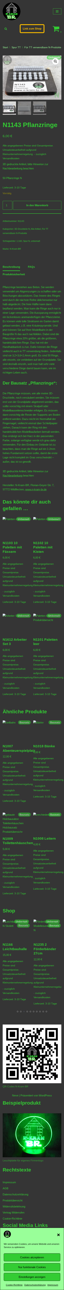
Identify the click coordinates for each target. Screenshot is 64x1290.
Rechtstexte (17, 1170)
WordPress (45, 1095)
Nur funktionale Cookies (32, 1267)
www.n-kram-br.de (36, 489)
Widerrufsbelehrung (14, 1206)
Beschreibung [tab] (11, 266)
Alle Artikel (36, 229)
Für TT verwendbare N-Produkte (42, 47)
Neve (15, 1095)
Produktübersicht (12, 1200)
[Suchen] (5, 28)
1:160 (19, 241)
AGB (5, 1188)
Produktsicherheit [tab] (14, 274)
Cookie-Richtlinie (14, 1285)
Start (5, 47)
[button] (58, 1235)
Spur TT (16, 47)
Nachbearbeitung (12, 168)
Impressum (52, 1285)
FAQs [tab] (31, 266)
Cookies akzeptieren (32, 1257)
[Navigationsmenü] (57, 11)
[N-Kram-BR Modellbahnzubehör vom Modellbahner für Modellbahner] (11, 11)
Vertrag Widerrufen (13, 1212)
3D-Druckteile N (22, 229)
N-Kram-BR (15, 249)
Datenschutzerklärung (35, 1285)
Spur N (26, 241)
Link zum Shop (32, 28)
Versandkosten (11, 158)
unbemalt (35, 241)
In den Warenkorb (37, 205)
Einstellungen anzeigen (32, 1276)
